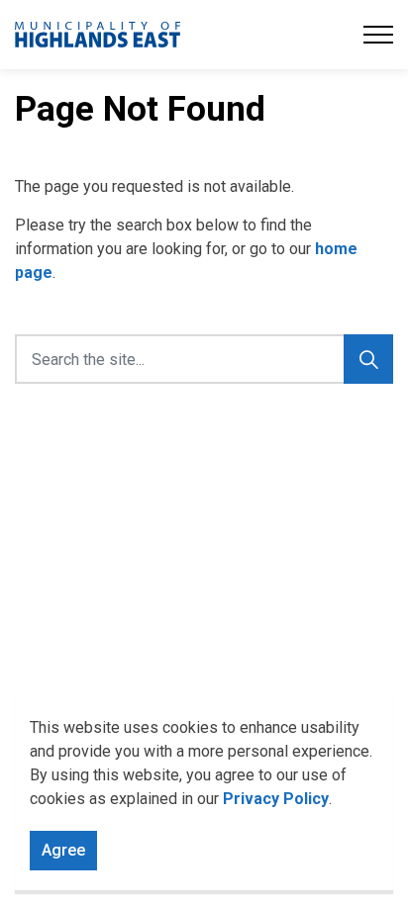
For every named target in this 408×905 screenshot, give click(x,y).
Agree (63, 850)
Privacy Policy (276, 798)
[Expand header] (378, 34)
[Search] (368, 359)
